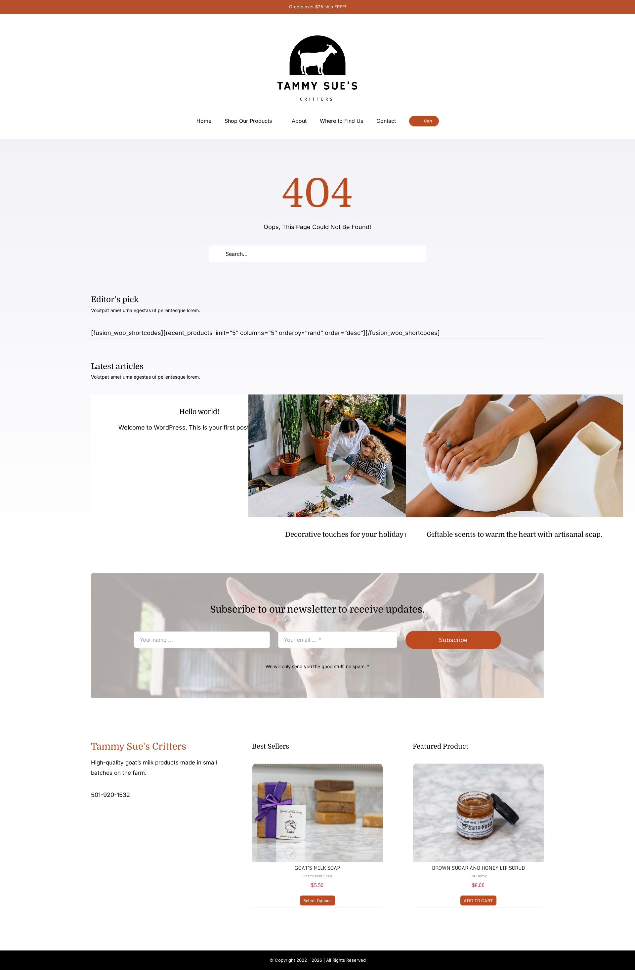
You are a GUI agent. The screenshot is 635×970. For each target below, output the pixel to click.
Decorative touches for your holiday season (356, 534)
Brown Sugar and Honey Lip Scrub (478, 868)
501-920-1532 (110, 794)
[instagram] (104, 815)
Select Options (317, 900)
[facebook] (93, 815)
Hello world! (199, 412)
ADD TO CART (478, 900)
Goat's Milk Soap (317, 868)
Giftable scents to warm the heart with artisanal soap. (514, 534)
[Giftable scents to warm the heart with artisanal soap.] (514, 456)
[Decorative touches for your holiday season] (356, 456)
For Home (478, 876)
